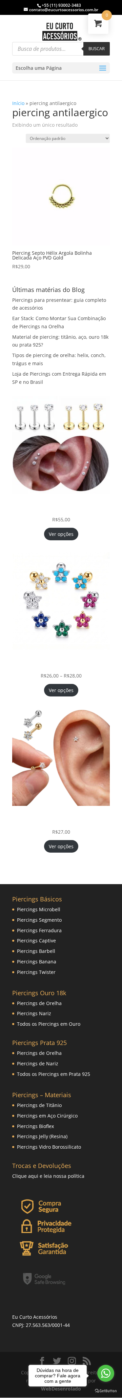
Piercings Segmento (39, 920)
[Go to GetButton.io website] (106, 1391)
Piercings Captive (36, 940)
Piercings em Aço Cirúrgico (47, 1115)
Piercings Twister (36, 972)
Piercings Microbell (38, 909)
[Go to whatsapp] (105, 1373)
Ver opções (61, 534)
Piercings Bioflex (35, 1126)
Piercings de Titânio (39, 1105)
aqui (33, 1176)
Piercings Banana (36, 961)
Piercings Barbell (36, 951)
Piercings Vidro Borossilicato (49, 1147)
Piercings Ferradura (39, 930)
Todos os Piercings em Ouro (48, 1024)
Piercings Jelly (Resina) (42, 1136)
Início (18, 103)
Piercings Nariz (34, 1013)
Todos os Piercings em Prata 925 (53, 1074)
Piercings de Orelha (39, 1003)
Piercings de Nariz (37, 1063)
